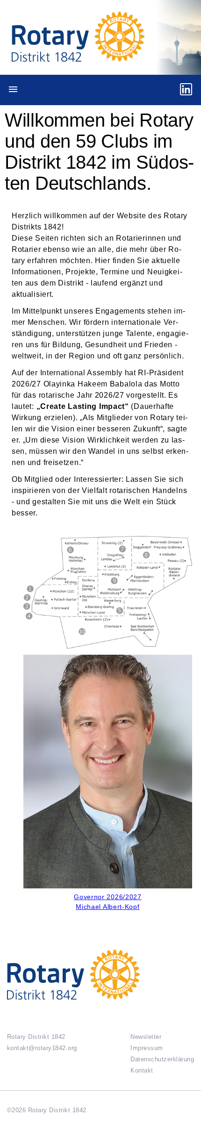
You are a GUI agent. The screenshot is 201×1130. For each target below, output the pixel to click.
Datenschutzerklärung (162, 1059)
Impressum (146, 1047)
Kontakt (141, 1070)
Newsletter (145, 1036)
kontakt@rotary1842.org (42, 1047)
